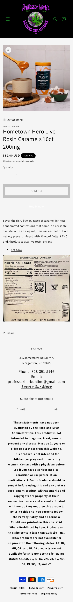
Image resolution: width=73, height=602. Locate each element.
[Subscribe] (56, 409)
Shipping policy (49, 593)
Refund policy (36, 587)
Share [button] (11, 333)
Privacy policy (55, 587)
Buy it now (36, 206)
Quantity (8, 167)
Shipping (7, 161)
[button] (8, 19)
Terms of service (28, 593)
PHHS (22, 587)
